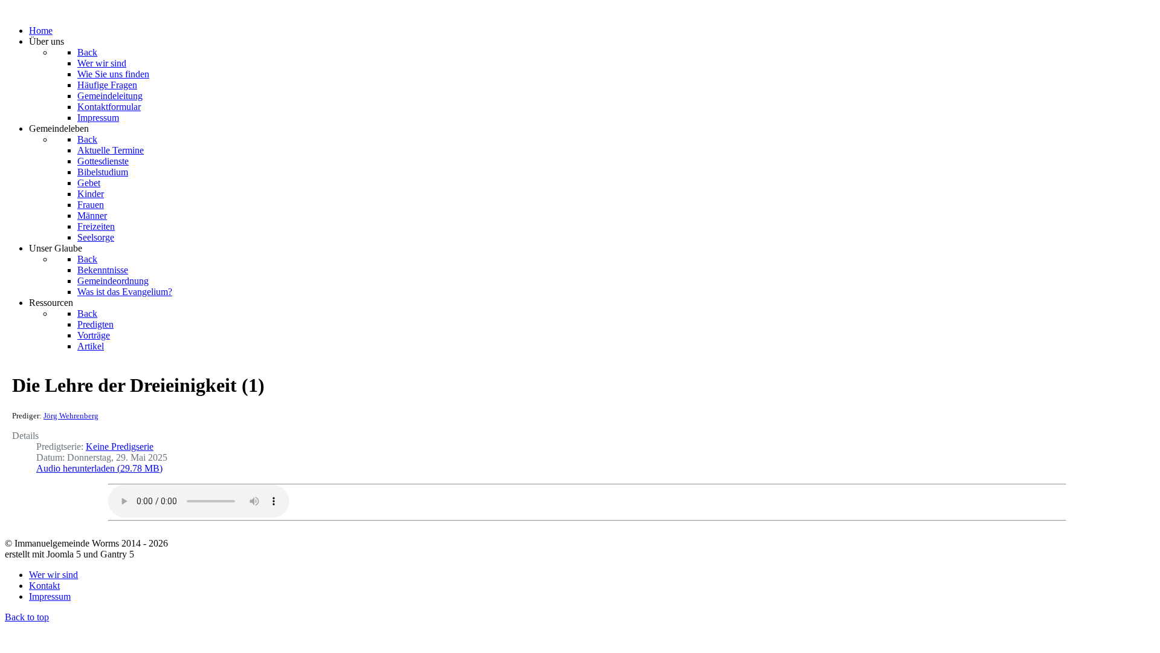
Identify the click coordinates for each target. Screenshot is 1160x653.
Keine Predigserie (119, 446)
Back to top (27, 617)
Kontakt (44, 585)
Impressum (50, 596)
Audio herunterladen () (99, 468)
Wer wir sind (53, 575)
